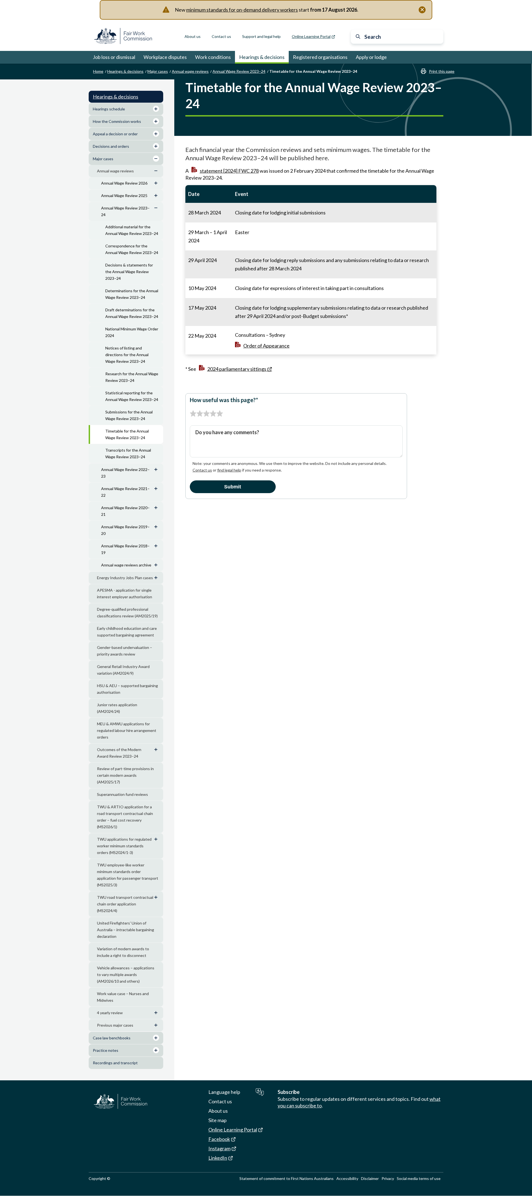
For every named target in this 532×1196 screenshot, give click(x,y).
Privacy (388, 1178)
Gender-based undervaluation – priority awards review (124, 650)
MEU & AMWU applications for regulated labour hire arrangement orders (126, 730)
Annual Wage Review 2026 (124, 183)
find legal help (229, 470)
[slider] (206, 413)
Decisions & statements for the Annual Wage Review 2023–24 (129, 272)
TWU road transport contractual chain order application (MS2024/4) (125, 904)
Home (98, 71)
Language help (224, 1092)
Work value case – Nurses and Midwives (123, 997)
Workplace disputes (165, 57)
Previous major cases (115, 1025)
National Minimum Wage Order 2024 (131, 332)
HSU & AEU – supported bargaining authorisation (127, 689)
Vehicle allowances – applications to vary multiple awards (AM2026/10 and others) (125, 974)
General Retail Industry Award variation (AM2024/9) (123, 669)
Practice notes (105, 1050)
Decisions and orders (111, 146)
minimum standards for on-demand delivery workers (242, 10)
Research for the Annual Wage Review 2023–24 (131, 377)
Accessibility (347, 1178)
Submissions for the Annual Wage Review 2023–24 (129, 415)
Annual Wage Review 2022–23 (125, 472)
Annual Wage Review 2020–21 (125, 511)
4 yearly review (110, 1012)
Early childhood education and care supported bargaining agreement (127, 631)
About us (193, 36)
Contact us (221, 36)
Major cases (157, 71)
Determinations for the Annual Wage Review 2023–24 (131, 294)
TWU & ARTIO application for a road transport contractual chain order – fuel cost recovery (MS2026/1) (125, 816)
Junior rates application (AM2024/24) (117, 708)
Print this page (441, 71)
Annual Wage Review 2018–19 (125, 549)
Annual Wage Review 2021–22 (125, 492)
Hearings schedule (109, 109)
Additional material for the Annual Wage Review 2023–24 (131, 230)
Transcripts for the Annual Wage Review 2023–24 (128, 453)
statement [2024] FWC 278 (229, 171)
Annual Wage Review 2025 (124, 195)
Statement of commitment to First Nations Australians (286, 1178)
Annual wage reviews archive (126, 565)
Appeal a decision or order (115, 133)
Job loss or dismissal (114, 57)
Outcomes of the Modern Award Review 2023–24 (119, 752)
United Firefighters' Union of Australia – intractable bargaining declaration (125, 930)
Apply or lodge (371, 57)
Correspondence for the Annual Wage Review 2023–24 (131, 249)
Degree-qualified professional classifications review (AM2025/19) (127, 612)
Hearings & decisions (262, 57)
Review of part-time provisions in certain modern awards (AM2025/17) (125, 775)
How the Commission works (117, 121)
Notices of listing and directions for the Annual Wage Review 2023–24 (127, 355)
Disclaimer (370, 1178)
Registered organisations (320, 57)
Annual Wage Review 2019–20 (125, 530)
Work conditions (213, 57)
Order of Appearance (266, 346)
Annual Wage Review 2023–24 (239, 71)
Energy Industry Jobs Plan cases (125, 577)
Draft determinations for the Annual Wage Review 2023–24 (131, 313)
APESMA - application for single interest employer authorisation (124, 593)
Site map (217, 1120)
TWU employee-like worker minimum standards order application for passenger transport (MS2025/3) (127, 875)
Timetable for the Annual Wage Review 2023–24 (127, 434)
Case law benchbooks (112, 1038)
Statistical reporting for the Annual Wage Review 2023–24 (131, 396)
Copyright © (99, 1178)
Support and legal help (261, 36)
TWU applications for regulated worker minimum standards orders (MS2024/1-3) (124, 846)
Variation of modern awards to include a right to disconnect (123, 952)
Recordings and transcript (115, 1062)
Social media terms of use (419, 1178)
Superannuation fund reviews (122, 794)
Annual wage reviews (190, 71)
